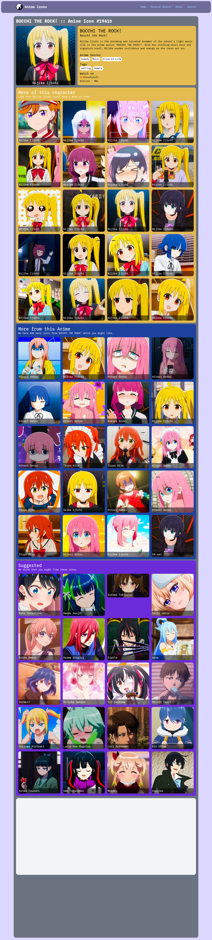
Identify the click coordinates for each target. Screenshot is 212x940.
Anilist (85, 81)
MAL (96, 81)
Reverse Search (161, 6)
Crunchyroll (91, 77)
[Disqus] (106, 836)
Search (191, 6)
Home (143, 6)
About (179, 6)
